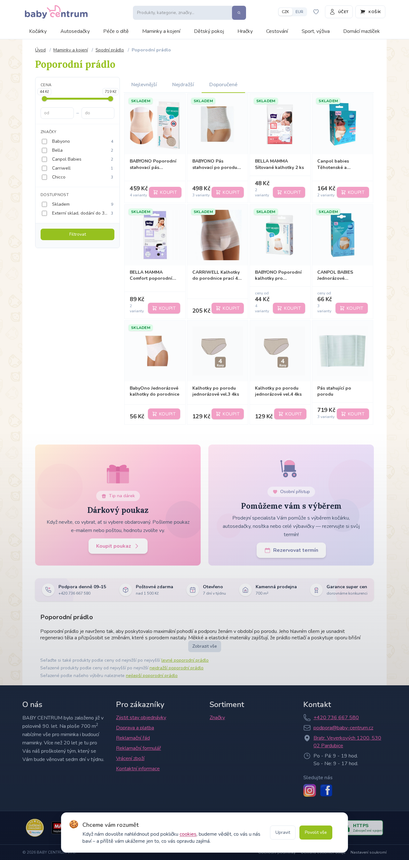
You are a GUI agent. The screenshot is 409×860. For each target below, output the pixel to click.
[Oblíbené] (316, 11)
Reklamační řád (133, 738)
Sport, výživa (316, 31)
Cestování (277, 31)
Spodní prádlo (110, 50)
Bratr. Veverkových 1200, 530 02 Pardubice (347, 741)
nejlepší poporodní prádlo (152, 676)
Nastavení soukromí (369, 852)
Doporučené (223, 84)
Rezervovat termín (295, 550)
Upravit (282, 832)
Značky (217, 717)
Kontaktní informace (138, 768)
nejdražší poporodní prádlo (177, 668)
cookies (188, 834)
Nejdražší (183, 84)
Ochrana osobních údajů (323, 852)
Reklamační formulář (138, 748)
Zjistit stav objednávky (141, 717)
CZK (285, 11)
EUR (299, 11)
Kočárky (38, 31)
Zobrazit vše (204, 646)
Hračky (245, 31)
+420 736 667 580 (336, 717)
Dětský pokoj (209, 31)
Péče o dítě (116, 31)
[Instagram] (309, 790)
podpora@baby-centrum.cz (343, 727)
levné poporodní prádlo (185, 660)
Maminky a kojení (161, 31)
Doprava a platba (135, 727)
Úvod (40, 50)
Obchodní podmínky (277, 852)
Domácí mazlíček (361, 31)
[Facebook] (326, 790)
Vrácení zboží (130, 758)
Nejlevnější (144, 84)
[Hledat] (239, 13)
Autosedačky (75, 31)
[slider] (44, 98)
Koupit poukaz (113, 546)
